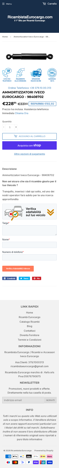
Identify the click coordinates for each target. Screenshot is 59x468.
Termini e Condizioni (29, 339)
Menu (9, 4)
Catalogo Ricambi (30, 321)
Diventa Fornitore (29, 335)
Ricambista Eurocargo (21, 450)
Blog (29, 326)
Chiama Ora (21, 113)
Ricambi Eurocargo (29, 317)
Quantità (6, 121)
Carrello (52, 3)
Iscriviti (50, 400)
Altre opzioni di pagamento (29, 153)
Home (5, 36)
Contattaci (29, 330)
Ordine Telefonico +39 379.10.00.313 (29, 87)
